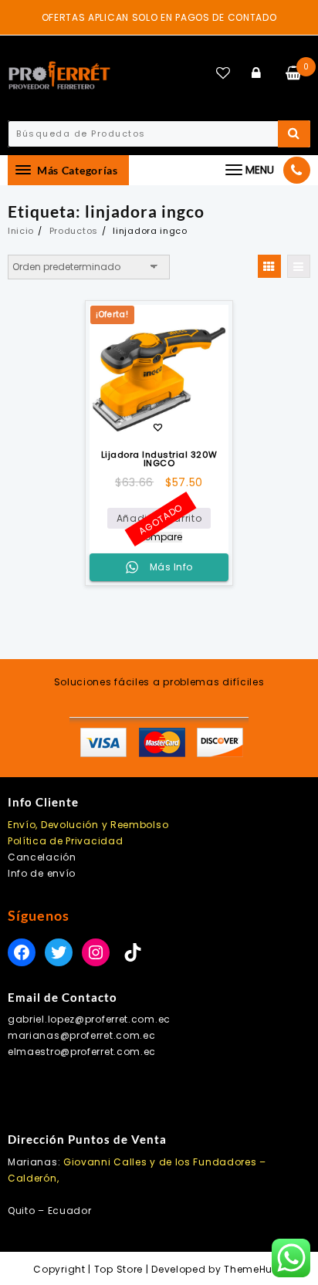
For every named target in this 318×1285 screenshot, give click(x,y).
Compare (159, 537)
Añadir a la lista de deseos (158, 429)
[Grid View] (269, 266)
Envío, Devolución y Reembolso (88, 824)
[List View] (298, 266)
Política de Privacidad (65, 840)
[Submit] (294, 133)
